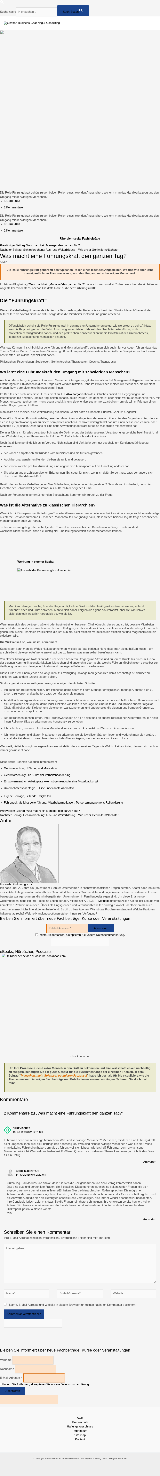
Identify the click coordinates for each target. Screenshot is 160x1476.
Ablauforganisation (78, 394)
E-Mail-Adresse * (11, 1377)
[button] (2, 3)
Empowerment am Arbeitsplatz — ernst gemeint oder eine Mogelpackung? (51, 781)
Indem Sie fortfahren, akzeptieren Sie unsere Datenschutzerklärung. (82, 934)
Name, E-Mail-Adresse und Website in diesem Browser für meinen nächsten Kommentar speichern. (72, 1304)
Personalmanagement (90, 802)
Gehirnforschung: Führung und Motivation (30, 768)
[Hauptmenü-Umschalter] (152, 23)
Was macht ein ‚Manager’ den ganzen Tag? (56, 284)
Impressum (80, 1430)
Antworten (149, 1161)
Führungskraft (13, 802)
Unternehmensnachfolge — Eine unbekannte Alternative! (39, 788)
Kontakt (80, 1439)
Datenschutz (80, 1422)
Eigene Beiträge (14, 796)
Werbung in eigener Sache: (35, 561)
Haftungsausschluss (80, 1426)
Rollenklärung (114, 802)
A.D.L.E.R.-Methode (96, 900)
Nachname (7, 1369)
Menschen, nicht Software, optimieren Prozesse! (54, 1075)
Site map (80, 1435)
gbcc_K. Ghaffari (27, 1171)
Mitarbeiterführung (34, 802)
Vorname (6, 1360)
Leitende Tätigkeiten (38, 796)
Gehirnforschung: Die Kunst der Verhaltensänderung (37, 775)
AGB (80, 1417)
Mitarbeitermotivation (61, 802)
